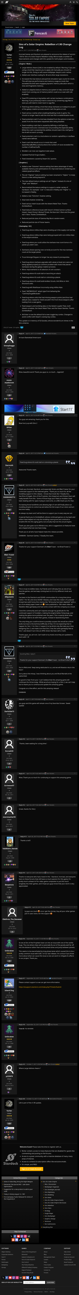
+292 (9, 567)
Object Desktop (6, 1252)
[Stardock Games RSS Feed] (27, 1240)
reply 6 (32, 654)
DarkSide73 (9, 711)
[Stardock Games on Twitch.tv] (22, 1236)
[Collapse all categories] (76, 1181)
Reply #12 (22, 805)
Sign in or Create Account (31, 1169)
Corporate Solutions (7, 1254)
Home (4, 39)
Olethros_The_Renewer (12, 919)
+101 (9, 510)
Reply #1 (21, 333)
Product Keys (68, 1259)
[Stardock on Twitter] (11, 1236)
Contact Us (47, 1270)
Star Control (25, 1262)
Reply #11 (22, 773)
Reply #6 (21, 543)
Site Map (52, 1292)
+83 (10, 861)
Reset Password (68, 1262)
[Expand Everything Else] (41, 1227)
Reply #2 (21, 368)
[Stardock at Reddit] (13, 1240)
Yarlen (9, 55)
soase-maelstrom (9, 381)
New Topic (70, 23)
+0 (9, 440)
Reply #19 (22, 1064)
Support (67, 1248)
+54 (9, 961)
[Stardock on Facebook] (15, 1236)
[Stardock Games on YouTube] (18, 1236)
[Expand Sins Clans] (43, 1208)
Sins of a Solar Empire (14, 39)
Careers (46, 1259)
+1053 (9, 1000)
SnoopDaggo (9, 345)
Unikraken (9, 950)
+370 (9, 67)
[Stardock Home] (6, 2)
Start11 (4, 1257)
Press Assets (47, 1265)
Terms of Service (38, 1292)
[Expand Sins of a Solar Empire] (41, 1181)
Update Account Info (70, 1265)
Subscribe (50, 1282)
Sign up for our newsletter (12, 1282)
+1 (9, 358)
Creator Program (49, 1267)
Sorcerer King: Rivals (27, 1272)
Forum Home (9, 27)
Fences (3, 1259)
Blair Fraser (9, 555)
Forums (46, 1272)
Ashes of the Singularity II (29, 1252)
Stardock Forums (51, 333)
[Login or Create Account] (70, 2)
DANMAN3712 (9, 497)
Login (23, 27)
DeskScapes (5, 1262)
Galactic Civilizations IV (28, 1257)
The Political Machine (28, 1265)
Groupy (4, 1267)
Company (47, 1248)
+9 (9, 609)
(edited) (55, 485)
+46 (9, 395)
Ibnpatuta (9, 885)
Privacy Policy (28, 1292)
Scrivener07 (9, 785)
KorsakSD (9, 751)
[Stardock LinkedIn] (23, 1240)
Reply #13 (23, 836)
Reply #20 (22, 1099)
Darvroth (9, 465)
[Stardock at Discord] (16, 1240)
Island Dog (9, 990)
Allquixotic (9, 597)
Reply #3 (21, 415)
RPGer (9, 427)
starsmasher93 (9, 817)
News (45, 1262)
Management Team (49, 1257)
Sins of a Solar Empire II (28, 1259)
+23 (9, 475)
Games (24, 1248)
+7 (9, 724)
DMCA (46, 1292)
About (45, 1252)
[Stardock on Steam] (29, 1236)
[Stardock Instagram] (25, 1236)
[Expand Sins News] (43, 1197)
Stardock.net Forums (52, 453)
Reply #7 (21, 585)
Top (75, 333)
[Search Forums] (77, 2)
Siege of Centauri (26, 1270)
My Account (67, 1254)
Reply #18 (22, 1024)
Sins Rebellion (27, 39)
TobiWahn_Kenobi (10, 848)
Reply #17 (22, 978)
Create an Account (69, 1257)
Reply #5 (21, 485)
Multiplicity (5, 1265)
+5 (9, 897)
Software (5, 1248)
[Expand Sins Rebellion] (43, 1205)
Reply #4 (21, 453)
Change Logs (36, 39)
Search (17, 27)
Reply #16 (22, 939)
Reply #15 (28, 907)
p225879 (9, 1076)
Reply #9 (21, 699)
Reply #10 (22, 739)
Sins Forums (42, 50)
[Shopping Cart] (73, 2)
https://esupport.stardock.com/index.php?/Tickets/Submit (40, 987)
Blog (45, 1254)
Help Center (67, 1252)
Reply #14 (22, 873)
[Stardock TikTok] (20, 1240)
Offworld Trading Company (29, 1267)
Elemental (24, 1254)
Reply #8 (21, 646)
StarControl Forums (56, 1099)
